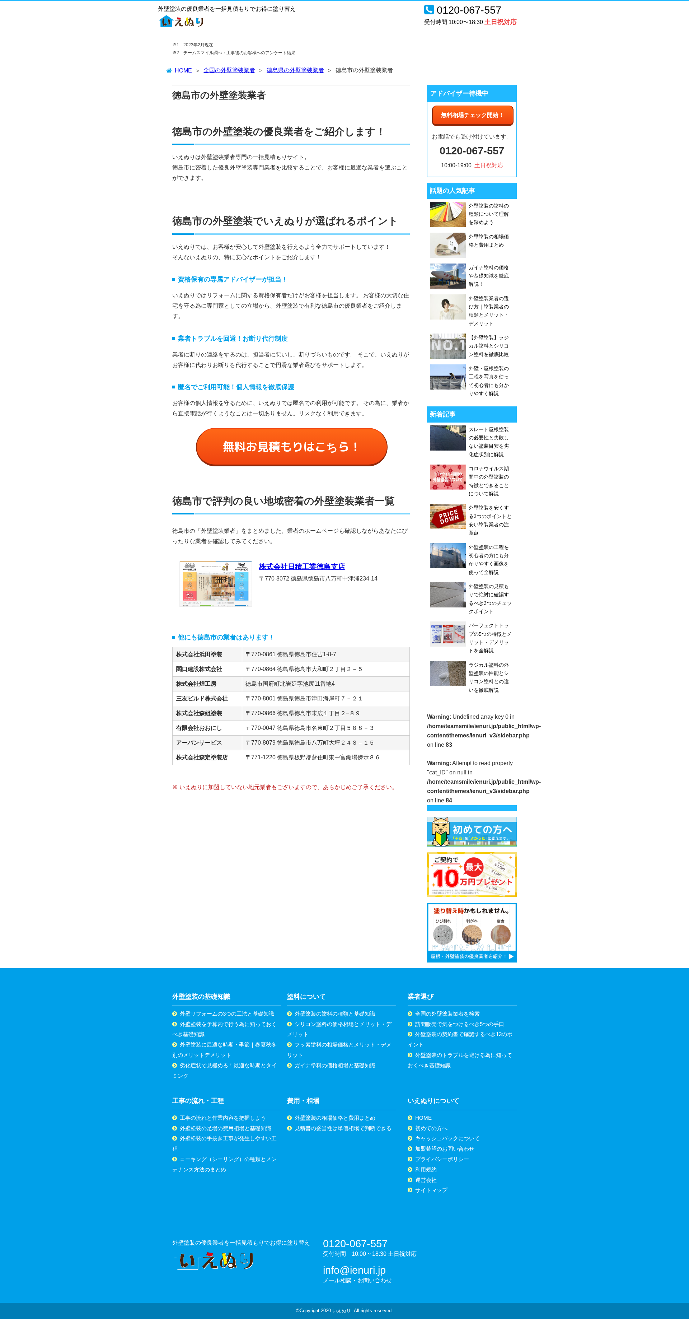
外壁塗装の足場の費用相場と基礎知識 (225, 1128)
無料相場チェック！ (472, 115)
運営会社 (426, 1180)
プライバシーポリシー (442, 1159)
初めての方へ (431, 1128)
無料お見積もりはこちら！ (292, 447)
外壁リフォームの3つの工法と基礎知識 (227, 1014)
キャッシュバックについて (447, 1138)
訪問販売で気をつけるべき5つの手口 (459, 1024)
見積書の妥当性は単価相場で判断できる (343, 1128)
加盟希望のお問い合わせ (444, 1149)
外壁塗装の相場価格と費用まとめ (335, 1118)
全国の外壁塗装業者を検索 (447, 1014)
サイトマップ (431, 1190)
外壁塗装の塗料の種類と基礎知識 (335, 1014)
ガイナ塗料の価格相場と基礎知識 (335, 1065)
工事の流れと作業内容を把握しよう (223, 1118)
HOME (423, 1118)
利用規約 (426, 1169)
